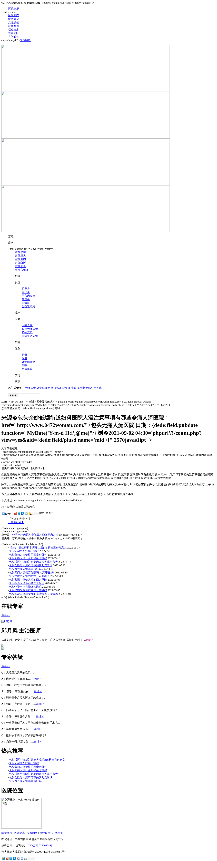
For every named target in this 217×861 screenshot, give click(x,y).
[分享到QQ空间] (3, 858)
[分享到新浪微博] (15, 513)
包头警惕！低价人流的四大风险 (28, 579)
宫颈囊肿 (20, 259)
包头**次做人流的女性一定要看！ (29, 576)
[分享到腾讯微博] (19, 513)
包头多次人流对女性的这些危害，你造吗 (33, 593)
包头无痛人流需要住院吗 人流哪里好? (31, 572)
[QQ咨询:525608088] (40, 845)
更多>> (5, 615)
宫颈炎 (26, 292)
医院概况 (13, 8)
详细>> (37, 678)
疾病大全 (13, 18)
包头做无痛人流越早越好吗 (25, 569)
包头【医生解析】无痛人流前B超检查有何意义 (39, 547)
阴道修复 (27, 369)
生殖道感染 (28, 306)
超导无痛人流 (30, 328)
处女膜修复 (28, 361)
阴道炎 (26, 288)
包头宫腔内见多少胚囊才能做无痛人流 (35, 534)
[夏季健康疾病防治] (85, 90)
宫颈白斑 (20, 262)
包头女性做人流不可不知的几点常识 (30, 565)
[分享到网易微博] (26, 513)
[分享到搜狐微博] (30, 513)
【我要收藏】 (16, 522)
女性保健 (13, 22)
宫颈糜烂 (20, 266)
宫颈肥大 (20, 255)
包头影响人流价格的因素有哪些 (28, 554)
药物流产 (27, 332)
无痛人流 (27, 325)
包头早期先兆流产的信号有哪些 (28, 590)
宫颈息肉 (20, 252)
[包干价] (85, 137)
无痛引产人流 (30, 336)
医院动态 (13, 15)
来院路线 (25, 40)
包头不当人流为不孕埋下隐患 (26, 583)
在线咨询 (57, 832)
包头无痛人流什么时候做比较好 (28, 558)
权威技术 (13, 29)
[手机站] (85, 184)
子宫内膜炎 (28, 295)
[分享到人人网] (22, 513)
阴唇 (24, 358)
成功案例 (13, 26)
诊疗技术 (45, 832)
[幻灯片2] (85, 231)
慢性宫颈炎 (21, 269)
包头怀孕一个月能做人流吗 (25, 586)
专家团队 (13, 33)
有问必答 (13, 36)
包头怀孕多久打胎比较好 (24, 551)
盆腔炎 (26, 299)
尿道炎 (26, 302)
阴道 (24, 354)
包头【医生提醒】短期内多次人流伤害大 (33, 561)
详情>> (89, 639)
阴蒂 (24, 365)
